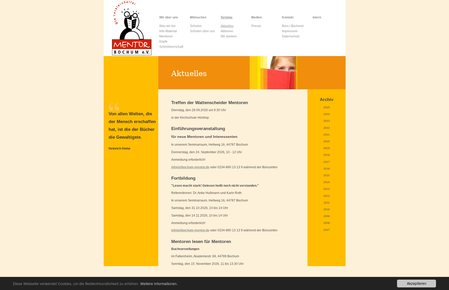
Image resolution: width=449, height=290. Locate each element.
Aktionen (227, 31)
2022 (326, 127)
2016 (326, 168)
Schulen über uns (202, 31)
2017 (326, 161)
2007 (326, 229)
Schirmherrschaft (171, 46)
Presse (256, 26)
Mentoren (166, 36)
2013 (326, 188)
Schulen (196, 26)
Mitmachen (198, 17)
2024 (326, 114)
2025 (326, 107)
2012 (326, 195)
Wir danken (229, 36)
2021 (326, 134)
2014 (326, 182)
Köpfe (163, 41)
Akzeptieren (416, 283)
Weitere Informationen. (159, 283)
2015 (326, 175)
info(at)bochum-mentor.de (190, 167)
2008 (326, 222)
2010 (326, 209)
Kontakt (288, 17)
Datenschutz (291, 36)
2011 (327, 202)
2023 (326, 120)
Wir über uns (168, 17)
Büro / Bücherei (293, 26)
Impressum (290, 31)
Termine (227, 17)
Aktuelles (227, 26)
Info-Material (168, 31)
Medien (256, 17)
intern (317, 17)
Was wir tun (167, 26)
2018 (326, 154)
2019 (326, 148)
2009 (326, 216)
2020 (326, 141)
